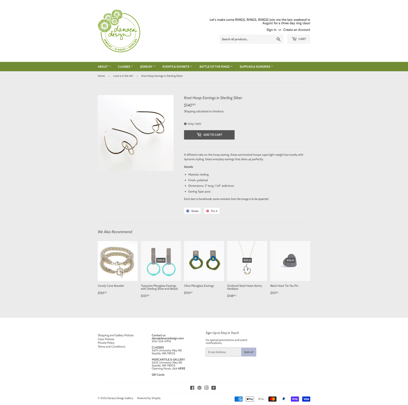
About (103, 66)
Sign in (271, 29)
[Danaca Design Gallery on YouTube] (213, 388)
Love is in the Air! (123, 75)
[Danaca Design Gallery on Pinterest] (199, 388)
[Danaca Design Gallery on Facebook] (192, 388)
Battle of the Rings (215, 66)
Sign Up (249, 352)
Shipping (189, 111)
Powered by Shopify (149, 398)
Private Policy (106, 343)
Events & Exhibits (176, 66)
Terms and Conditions (111, 346)
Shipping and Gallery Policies (116, 335)
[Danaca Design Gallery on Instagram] (206, 388)
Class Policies (106, 339)
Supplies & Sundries (255, 66)
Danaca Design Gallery (120, 398)
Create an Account (296, 29)
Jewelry (146, 66)
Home (101, 75)
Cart (302, 39)
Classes (124, 66)
